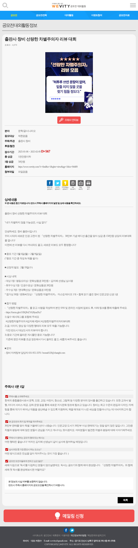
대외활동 (69, 15)
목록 (125, 500)
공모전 (14, 15)
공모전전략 (41, 15)
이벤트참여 (96, 15)
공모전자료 (124, 15)
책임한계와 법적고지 (96, 535)
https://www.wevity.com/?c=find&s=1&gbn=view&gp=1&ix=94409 (47, 166)
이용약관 (65, 535)
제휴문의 (56, 535)
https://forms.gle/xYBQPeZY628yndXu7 (23, 312)
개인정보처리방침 (78, 535)
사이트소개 (37, 535)
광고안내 (47, 535)
